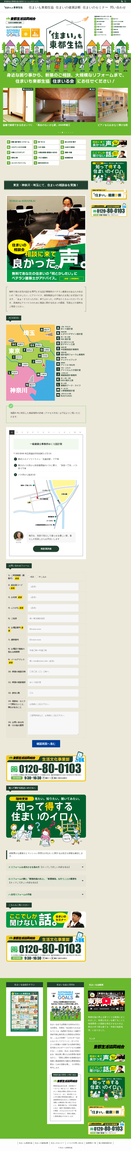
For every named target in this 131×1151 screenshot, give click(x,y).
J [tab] (59, 432)
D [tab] (27, 432)
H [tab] (48, 432)
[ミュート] (117, 1009)
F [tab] (38, 432)
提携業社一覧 (91, 1143)
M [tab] (75, 432)
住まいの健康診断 (41, 1143)
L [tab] (69, 432)
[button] (58, 132)
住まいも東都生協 (25, 1143)
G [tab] (43, 432)
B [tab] (17, 432)
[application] (106, 1001)
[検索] (125, 1)
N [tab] (80, 432)
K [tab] (64, 432)
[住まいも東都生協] (13, 7)
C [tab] (22, 432)
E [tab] (33, 432)
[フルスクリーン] (121, 1009)
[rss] (122, 1)
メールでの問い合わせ (75, 1143)
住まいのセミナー (57, 1143)
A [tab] (11, 432)
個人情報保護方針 (105, 1143)
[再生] (91, 1009)
